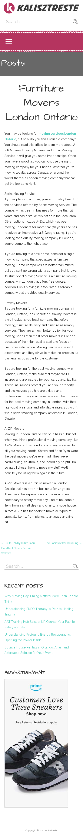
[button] (8, 42)
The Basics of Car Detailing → (63, 543)
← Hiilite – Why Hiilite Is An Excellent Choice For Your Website (18, 548)
